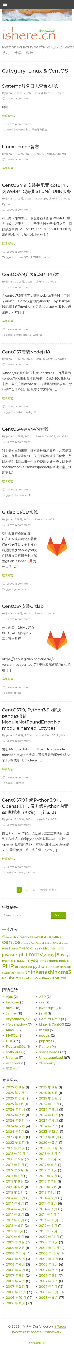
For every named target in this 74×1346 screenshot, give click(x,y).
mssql (20, 960)
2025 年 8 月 (48, 1087)
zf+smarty (47, 1063)
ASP (36, 937)
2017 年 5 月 (15, 1170)
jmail (43, 1013)
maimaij (7, 961)
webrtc (47, 257)
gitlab (18, 692)
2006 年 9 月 (48, 1298)
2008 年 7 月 (48, 1259)
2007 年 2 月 (15, 1286)
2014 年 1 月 (47, 1215)
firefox (25, 948)
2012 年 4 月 (48, 1226)
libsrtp (27, 334)
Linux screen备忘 (20, 146)
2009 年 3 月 (48, 1242)
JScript (65, 955)
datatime (47, 943)
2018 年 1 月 (47, 1159)
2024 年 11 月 (15, 1109)
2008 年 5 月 (48, 1264)
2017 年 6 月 (48, 1165)
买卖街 (10, 1069)
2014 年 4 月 (15, 1209)
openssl (19, 872)
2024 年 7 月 (15, 1115)
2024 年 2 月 (48, 1126)
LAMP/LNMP (49, 1019)
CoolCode (36, 943)
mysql (32, 960)
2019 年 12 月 (15, 1148)
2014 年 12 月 (15, 1198)
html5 (55, 948)
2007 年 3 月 (48, 1281)
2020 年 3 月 (48, 1143)
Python (6, 204)
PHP (8, 966)
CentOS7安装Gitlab (23, 606)
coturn (18, 257)
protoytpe (23, 967)
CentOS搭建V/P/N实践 (25, 429)
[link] (28, 33)
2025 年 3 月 (15, 1098)
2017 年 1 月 (14, 1176)
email (6, 948)
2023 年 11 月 (15, 1137)
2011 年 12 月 (48, 1231)
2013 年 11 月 (15, 1220)
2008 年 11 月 (15, 1253)
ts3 (4, 978)
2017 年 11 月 (15, 1165)
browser (12, 1002)
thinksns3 (59, 972)
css (41, 1002)
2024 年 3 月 (15, 1126)
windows (13, 1063)
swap (6, 973)
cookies (25, 943)
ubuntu (15, 977)
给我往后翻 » (48, 890)
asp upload (45, 937)
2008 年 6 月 (15, 1264)
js (57, 954)
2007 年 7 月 (48, 1270)
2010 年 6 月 (15, 1237)
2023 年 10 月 (49, 1137)
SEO (51, 967)
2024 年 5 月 (15, 1120)
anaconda (17, 936)
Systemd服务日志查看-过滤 (30, 86)
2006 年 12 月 (16, 1292)
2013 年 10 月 (48, 1220)
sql (69, 967)
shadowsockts (23, 495)
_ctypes (19, 782)
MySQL (12, 1035)
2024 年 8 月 (48, 1109)
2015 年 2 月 (15, 1192)
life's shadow (16, 1024)
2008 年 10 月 (49, 1253)
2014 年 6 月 (15, 1203)
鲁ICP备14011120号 (37, 1343)
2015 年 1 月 (47, 1192)
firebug (15, 948)
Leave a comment (18, 98)
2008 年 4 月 (15, 1270)
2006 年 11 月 (48, 1292)
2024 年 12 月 (49, 1104)
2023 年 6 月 (15, 1143)
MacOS (61, 436)
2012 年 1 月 (14, 1231)
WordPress (43, 978)
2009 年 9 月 (15, 1242)
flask (36, 948)
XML (56, 978)
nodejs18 (30, 412)
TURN (37, 257)
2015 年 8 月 (15, 1181)
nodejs (62, 358)
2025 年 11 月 (15, 1087)
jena (9, 92)
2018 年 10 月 (15, 1154)
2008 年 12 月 (49, 1248)
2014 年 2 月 (15, 1215)
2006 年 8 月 (15, 1303)
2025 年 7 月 (15, 1093)
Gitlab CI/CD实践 (20, 512)
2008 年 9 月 (15, 1259)
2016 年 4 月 (48, 1176)
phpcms (45, 1041)
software (13, 1052)
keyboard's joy (17, 1019)
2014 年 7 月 (48, 1198)
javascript (41, 198)
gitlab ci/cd (21, 589)
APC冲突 (28, 937)
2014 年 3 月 (48, 1209)
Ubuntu (60, 92)
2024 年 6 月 (48, 1115)
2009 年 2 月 (15, 1248)
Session (60, 967)
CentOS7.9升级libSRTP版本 (30, 274)
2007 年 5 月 (48, 1275)
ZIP (63, 978)
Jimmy (33, 954)
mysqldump (49, 961)
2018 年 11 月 (48, 1148)
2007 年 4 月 (15, 1281)
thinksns (36, 972)
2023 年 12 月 (49, 1131)
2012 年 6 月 (15, 1226)
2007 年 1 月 (48, 1286)
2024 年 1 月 (15, 1131)
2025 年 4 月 (48, 1093)
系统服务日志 (39, 129)
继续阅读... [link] (8, 116)
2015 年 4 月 (15, 1187)
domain (63, 943)
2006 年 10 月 (16, 1298)
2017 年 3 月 (48, 1170)
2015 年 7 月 (48, 1181)
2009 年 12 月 (49, 1237)
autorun (56, 937)
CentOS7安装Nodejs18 (26, 352)
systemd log (22, 129)
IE (63, 948)
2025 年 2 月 (48, 1098)
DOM (55, 943)
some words (49, 1052)
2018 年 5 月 (15, 1159)
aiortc (18, 334)
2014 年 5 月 (48, 1203)
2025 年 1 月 (15, 1104)
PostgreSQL (16, 1046)
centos (18, 412)
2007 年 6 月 (15, 1275)
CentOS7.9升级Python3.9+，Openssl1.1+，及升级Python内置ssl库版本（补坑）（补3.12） (35, 806)
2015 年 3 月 (48, 1187)
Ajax (5, 936)
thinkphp (17, 973)
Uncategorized (51, 1058)
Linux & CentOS (44, 92)
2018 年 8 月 (48, 1154)
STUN (28, 257)
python (30, 872)
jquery (48, 955)
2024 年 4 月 (48, 1120)
